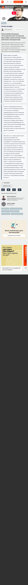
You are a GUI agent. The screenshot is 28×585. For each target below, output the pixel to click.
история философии (16, 208)
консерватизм (5, 213)
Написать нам (6, 186)
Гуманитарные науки (17, 213)
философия (11, 203)
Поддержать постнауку (14, 235)
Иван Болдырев (8, 29)
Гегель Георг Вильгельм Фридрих (10, 211)
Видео (3, 23)
